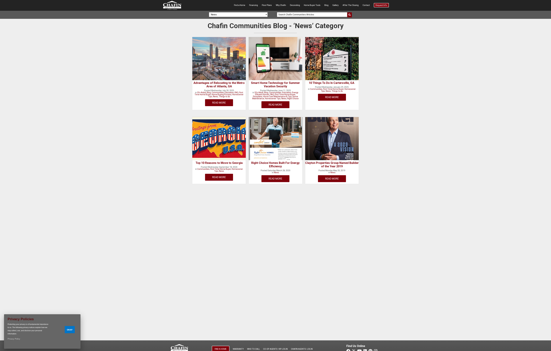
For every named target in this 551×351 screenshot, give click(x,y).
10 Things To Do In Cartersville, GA (332, 83)
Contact (366, 5)
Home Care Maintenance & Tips (277, 96)
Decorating (295, 5)
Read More (219, 102)
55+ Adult (201, 92)
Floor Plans (267, 5)
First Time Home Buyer (285, 94)
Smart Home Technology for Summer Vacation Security (275, 84)
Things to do (224, 96)
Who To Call (253, 349)
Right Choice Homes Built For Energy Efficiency (275, 164)
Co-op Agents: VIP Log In (275, 349)
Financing (253, 5)
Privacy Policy (14, 339)
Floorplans (257, 96)
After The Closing (351, 5)
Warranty (238, 349)
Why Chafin (281, 5)
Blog (326, 5)
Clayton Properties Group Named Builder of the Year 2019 (332, 164)
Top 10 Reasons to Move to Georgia (219, 163)
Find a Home (239, 5)
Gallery (335, 5)
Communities (218, 92)
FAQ (236, 92)
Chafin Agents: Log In (302, 349)
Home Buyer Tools (312, 5)
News (215, 96)
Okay (69, 330)
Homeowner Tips (273, 98)
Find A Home (221, 349)
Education (229, 92)
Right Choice (293, 98)
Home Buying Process (221, 94)
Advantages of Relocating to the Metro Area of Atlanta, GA (219, 84)
